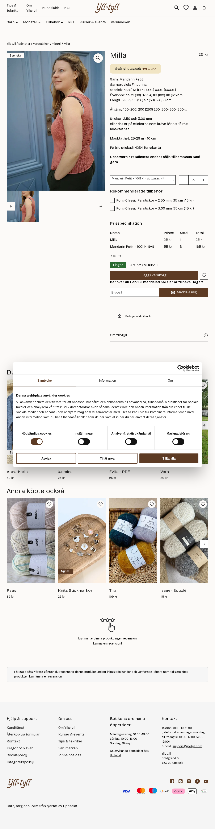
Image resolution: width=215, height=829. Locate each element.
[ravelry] (197, 781)
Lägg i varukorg (154, 275)
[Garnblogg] (180, 781)
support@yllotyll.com (187, 746)
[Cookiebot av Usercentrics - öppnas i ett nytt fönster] (180, 368)
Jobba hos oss (69, 755)
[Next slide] (101, 206)
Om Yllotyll (66, 728)
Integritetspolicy (20, 762)
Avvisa (46, 458)
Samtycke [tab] (44, 380)
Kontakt (13, 741)
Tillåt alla (169, 458)
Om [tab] (170, 380)
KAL (67, 8)
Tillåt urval (107, 458)
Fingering (139, 85)
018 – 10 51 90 (182, 728)
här (146, 751)
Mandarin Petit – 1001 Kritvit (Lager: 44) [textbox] (138, 178)
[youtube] (205, 781)
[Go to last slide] (11, 206)
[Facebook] (172, 781)
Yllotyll (11, 44)
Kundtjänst (15, 728)
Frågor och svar (20, 748)
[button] (23, 206)
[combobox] (143, 180)
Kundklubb (50, 8)
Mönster (24, 44)
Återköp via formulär (23, 734)
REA (71, 22)
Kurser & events (93, 22)
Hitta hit (115, 755)
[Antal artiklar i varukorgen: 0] (204, 8)
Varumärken (120, 22)
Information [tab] (107, 380)
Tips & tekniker (70, 741)
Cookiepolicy (17, 755)
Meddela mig (187, 292)
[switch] (84, 441)
